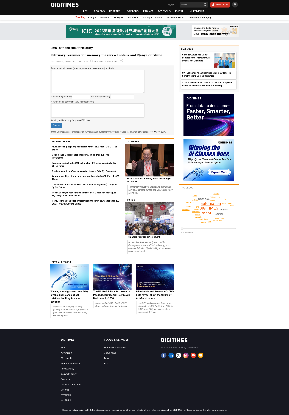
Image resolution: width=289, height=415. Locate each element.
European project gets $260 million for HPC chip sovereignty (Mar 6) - (84, 164)
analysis (223, 209)
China (195, 196)
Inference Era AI (175, 17)
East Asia (188, 207)
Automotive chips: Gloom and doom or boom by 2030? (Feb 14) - (85, 178)
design (197, 215)
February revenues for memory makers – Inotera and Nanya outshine (106, 55)
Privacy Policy (159, 132)
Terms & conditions (70, 363)
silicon (215, 220)
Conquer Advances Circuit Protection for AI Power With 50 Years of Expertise (196, 58)
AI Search (132, 17)
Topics (131, 200)
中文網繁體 (66, 395)
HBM (220, 220)
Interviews (133, 141)
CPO (197, 207)
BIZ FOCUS (164, 11)
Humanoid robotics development (143, 237)
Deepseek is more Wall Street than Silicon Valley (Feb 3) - (84, 186)
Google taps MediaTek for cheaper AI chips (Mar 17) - (80, 156)
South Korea (203, 219)
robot (206, 213)
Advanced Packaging (200, 17)
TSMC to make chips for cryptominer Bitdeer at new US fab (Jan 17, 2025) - (85, 202)
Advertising (66, 352)
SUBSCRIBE (222, 4)
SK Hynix (118, 17)
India (224, 199)
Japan (196, 209)
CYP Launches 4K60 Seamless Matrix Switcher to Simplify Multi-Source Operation (206, 74)
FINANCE (148, 11)
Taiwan (213, 197)
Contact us (66, 379)
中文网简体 (66, 400)
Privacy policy (67, 368)
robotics (104, 17)
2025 (209, 222)
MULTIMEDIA (197, 11)
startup (212, 200)
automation (211, 203)
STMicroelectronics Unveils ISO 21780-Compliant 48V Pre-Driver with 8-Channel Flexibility (207, 84)
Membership (67, 358)
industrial (196, 212)
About (64, 347)
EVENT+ (180, 11)
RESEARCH (115, 11)
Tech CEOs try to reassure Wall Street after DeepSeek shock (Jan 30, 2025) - (84, 194)
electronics (190, 202)
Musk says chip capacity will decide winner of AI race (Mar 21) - (84, 148)
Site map (65, 389)
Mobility (195, 200)
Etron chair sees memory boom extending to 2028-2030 (149, 180)
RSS (106, 363)
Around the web (61, 141)
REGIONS (99, 11)
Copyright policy (68, 373)
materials (186, 210)
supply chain (220, 218)
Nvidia (232, 205)
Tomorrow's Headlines (115, 347)
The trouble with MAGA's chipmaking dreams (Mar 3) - (84, 171)
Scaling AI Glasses (152, 17)
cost (218, 197)
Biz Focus (187, 49)
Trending (80, 17)
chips (203, 222)
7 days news (110, 352)
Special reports (61, 262)
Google (92, 17)
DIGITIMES (208, 208)
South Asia (204, 199)
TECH (86, 11)
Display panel (227, 203)
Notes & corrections (71, 384)
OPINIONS (133, 11)
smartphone (200, 217)
